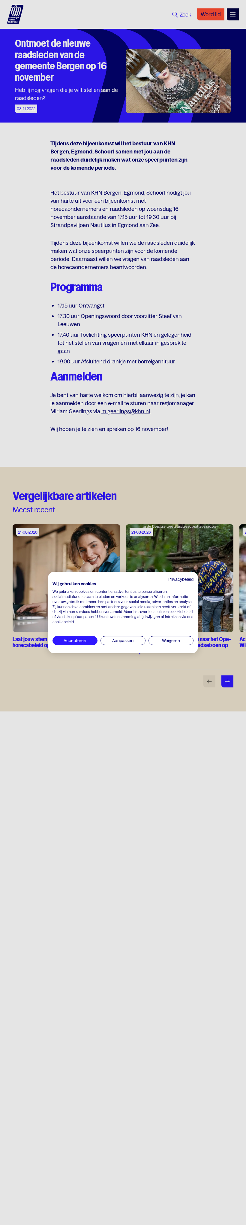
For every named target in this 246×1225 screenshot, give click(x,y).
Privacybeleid (181, 579)
